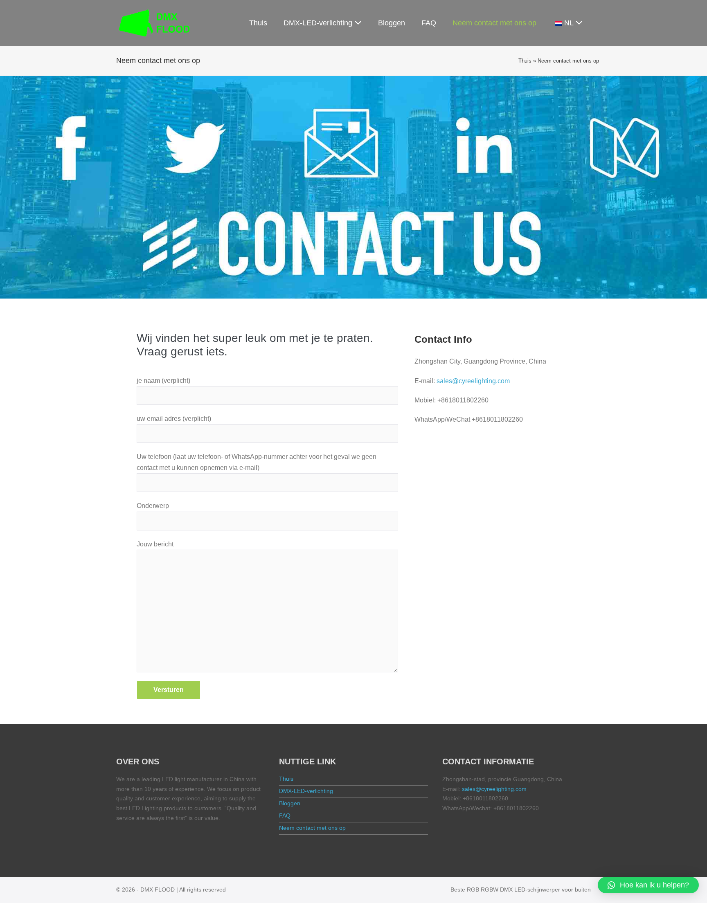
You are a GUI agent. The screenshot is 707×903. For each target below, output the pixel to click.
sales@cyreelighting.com (473, 380)
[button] (648, 885)
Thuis (258, 23)
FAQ (428, 23)
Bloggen (391, 23)
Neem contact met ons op (494, 23)
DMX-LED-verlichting (319, 23)
